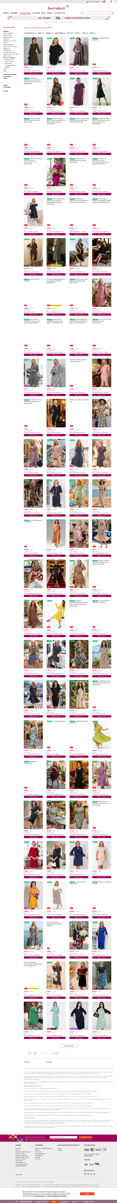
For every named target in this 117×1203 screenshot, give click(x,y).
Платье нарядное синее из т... (77, 874)
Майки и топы (7, 56)
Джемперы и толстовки (9, 41)
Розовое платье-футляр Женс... (32, 151)
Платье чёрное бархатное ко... (77, 995)
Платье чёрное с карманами (100, 914)
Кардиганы (6, 48)
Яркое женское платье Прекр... (32, 874)
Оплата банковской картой (23, 1152)
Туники (5, 69)
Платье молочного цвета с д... (55, 392)
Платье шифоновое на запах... (100, 754)
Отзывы (60, 1150)
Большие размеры (25, 13)
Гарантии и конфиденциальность (44, 1148)
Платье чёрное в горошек (31, 231)
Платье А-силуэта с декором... (77, 111)
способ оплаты (88, 1155)
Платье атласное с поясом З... (77, 553)
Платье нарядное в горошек (31, 794)
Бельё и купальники (9, 74)
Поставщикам (39, 1155)
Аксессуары (7, 76)
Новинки (6, 13)
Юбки (4, 71)
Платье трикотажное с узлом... (55, 352)
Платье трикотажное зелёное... (100, 231)
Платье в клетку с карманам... (55, 914)
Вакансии (37, 1157)
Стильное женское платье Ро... (32, 432)
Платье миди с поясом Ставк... (32, 71)
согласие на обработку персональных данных (39, 1139)
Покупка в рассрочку (21, 1155)
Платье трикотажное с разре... (100, 995)
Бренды (49, 13)
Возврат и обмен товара (22, 1157)
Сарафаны (7, 67)
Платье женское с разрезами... (32, 955)
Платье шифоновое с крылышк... (78, 231)
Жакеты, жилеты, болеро (10, 46)
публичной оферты (40, 1196)
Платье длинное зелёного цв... (32, 1035)
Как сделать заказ (20, 1159)
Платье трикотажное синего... (32, 673)
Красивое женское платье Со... (77, 955)
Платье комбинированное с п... (100, 714)
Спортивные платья (10, 65)
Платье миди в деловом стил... (100, 955)
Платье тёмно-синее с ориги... (32, 714)
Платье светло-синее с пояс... (100, 834)
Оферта (37, 1150)
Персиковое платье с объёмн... (100, 392)
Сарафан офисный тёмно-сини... (100, 71)
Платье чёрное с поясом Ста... (100, 593)
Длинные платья (9, 59)
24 (53, 1053)
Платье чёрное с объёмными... (55, 955)
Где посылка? (19, 1160)
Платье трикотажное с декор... (55, 633)
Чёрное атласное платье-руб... (55, 593)
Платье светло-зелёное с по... (77, 834)
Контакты (37, 1159)
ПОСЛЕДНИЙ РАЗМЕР (59, 13)
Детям (43, 13)
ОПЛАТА (74, 1201)
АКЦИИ (54, 1201)
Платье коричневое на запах (31, 272)
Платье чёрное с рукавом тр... (77, 392)
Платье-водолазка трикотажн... (32, 111)
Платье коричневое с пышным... (32, 633)
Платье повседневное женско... (32, 914)
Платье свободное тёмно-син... (100, 151)
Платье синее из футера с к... (77, 1035)
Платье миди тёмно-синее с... (54, 513)
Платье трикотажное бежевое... (78, 714)
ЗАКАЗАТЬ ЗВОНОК (41, 1201)
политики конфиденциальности (57, 1196)
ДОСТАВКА (64, 1201)
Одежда (61, 22)
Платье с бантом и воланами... (77, 593)
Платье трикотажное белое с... (32, 754)
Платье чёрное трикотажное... (100, 272)
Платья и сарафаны (9, 57)
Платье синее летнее (29, 312)
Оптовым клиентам (40, 1153)
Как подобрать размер (22, 1164)
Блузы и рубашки (7, 33)
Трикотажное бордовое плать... (55, 794)
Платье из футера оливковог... (100, 1035)
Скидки (59, 1148)
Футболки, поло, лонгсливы (10, 54)
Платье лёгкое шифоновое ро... (78, 352)
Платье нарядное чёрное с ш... (55, 432)
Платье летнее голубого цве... (55, 151)
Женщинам (14, 13)
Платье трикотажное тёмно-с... (77, 472)
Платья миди (8, 63)
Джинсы (5, 42)
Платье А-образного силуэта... (55, 1035)
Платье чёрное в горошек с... (31, 191)
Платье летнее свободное (31, 553)
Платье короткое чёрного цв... (55, 71)
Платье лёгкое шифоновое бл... (55, 231)
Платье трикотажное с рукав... (77, 71)
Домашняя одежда (8, 44)
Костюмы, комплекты (9, 52)
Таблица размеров (21, 1166)
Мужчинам (36, 13)
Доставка (18, 1148)
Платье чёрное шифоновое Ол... (55, 673)
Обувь (5, 78)
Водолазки (6, 39)
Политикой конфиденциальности (64, 1139)
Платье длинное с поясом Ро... (100, 513)
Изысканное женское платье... (32, 352)
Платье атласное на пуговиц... (100, 191)
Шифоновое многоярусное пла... (101, 312)
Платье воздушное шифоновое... (33, 593)
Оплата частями (20, 1153)
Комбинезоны (7, 50)
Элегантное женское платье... (32, 834)
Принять (87, 1193)
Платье (94, 874)
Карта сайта (19, 1174)
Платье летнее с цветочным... (77, 151)
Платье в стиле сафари (53, 754)
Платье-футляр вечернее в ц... (55, 191)
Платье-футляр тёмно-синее (77, 432)
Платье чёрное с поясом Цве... (100, 472)
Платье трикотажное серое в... (32, 392)
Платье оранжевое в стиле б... (55, 553)
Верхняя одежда (7, 37)
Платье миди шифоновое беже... (101, 553)
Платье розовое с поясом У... (54, 472)
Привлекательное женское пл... (55, 272)
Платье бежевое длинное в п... (77, 272)
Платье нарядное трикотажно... (32, 995)
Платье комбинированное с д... (55, 312)
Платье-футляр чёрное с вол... (55, 714)
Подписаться (86, 1137)
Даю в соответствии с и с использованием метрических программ (59, 1139)
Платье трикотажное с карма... (77, 191)
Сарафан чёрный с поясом (99, 111)
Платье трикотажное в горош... (77, 914)
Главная (46, 22)
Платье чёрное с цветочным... (32, 513)
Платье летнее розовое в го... (100, 633)
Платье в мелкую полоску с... (31, 472)
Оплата (18, 1150)
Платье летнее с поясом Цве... (77, 673)
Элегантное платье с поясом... (100, 352)
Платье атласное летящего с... (55, 995)
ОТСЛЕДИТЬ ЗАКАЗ (87, 1201)
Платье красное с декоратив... (77, 633)
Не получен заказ (20, 1162)
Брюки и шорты (7, 35)
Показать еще (68, 1046)
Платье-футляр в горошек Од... (55, 834)
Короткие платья (9, 61)
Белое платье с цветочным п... (77, 312)
